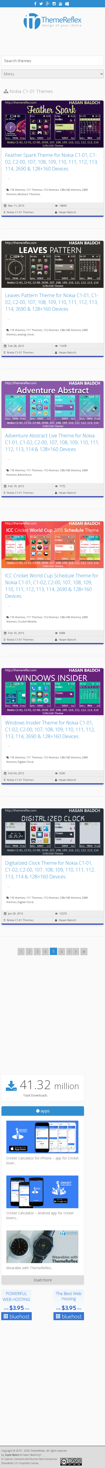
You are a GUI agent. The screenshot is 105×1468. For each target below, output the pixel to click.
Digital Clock (25, 762)
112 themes (51, 189)
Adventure (25, 474)
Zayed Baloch (12, 1455)
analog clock (26, 334)
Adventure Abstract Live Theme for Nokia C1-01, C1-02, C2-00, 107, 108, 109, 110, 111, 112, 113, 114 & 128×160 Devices (52, 442)
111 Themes (34, 189)
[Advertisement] (53, 42)
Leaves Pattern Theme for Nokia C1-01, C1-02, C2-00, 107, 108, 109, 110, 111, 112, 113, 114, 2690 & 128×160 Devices (51, 302)
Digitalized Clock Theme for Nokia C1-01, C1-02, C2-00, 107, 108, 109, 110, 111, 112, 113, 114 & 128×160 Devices (50, 870)
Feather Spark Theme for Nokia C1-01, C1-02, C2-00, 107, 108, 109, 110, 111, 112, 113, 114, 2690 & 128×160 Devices (51, 162)
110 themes (17, 189)
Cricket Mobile (27, 621)
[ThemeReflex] (52, 33)
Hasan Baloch (67, 212)
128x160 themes (70, 189)
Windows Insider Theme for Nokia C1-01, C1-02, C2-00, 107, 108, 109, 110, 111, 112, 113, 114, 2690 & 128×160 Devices (50, 729)
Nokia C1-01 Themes (20, 212)
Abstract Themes (29, 194)
